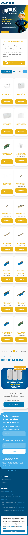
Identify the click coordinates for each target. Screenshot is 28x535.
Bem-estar (4, 482)
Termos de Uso (6, 465)
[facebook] (8, 470)
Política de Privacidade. (9, 526)
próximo (23, 351)
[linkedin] (19, 470)
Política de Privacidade (12, 463)
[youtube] (12, 470)
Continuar (14, 531)
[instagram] (15, 470)
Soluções (4, 476)
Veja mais (7, 101)
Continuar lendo (14, 404)
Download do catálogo (16, 63)
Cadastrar (14, 451)
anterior (4, 351)
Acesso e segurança (6, 479)
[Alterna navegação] (25, 2)
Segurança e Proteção (20, 368)
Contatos (4, 488)
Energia (3, 485)
